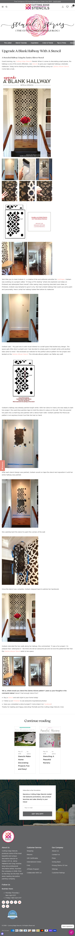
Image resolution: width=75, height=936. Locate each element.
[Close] (64, 437)
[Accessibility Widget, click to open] (2, 933)
